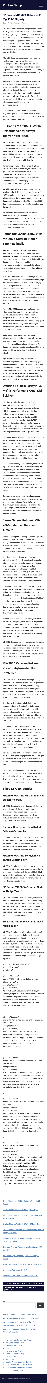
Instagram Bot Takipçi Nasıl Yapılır (19, 1340)
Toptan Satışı (12, 5)
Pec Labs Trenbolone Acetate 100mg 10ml (20, 1276)
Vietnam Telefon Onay (14, 1370)
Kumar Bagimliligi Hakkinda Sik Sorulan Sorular (21, 1325)
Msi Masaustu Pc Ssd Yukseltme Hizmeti (18, 1322)
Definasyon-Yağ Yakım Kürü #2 (15, 1270)
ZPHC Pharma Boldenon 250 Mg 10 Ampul (20, 1210)
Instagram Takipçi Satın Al (16, 1343)
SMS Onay (10, 1359)
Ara (4, 1301)
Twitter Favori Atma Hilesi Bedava (19, 1368)
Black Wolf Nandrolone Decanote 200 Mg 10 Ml (22, 1264)
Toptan (24, 23)
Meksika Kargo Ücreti (14, 1351)
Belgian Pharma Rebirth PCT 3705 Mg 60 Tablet (22, 1224)
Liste (7, 1348)
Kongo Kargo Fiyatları (14, 1345)
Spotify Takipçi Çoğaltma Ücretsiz (19, 1362)
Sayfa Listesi (11, 1357)
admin (17, 23)
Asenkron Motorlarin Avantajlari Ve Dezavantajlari (22, 1318)
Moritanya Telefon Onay (15, 1354)
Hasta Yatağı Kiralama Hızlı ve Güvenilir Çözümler (20, 1288)
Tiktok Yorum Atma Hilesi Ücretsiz (19, 1365)
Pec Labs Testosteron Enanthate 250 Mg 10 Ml (24, 1284)
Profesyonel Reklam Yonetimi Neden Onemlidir (20, 1315)
